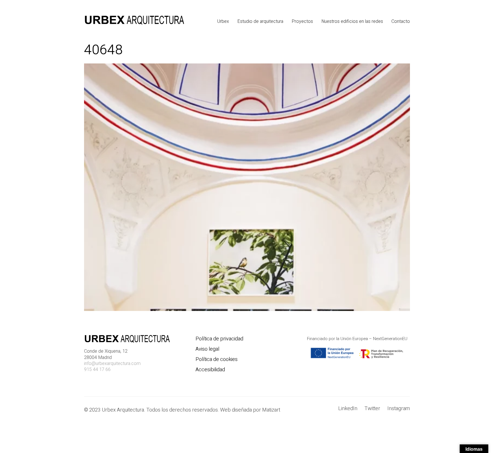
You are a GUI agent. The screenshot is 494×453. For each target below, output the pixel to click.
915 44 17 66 (97, 370)
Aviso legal (207, 349)
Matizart (272, 410)
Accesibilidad (210, 369)
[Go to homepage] (134, 21)
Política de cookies (217, 359)
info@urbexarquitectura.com (112, 364)
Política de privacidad (219, 339)
